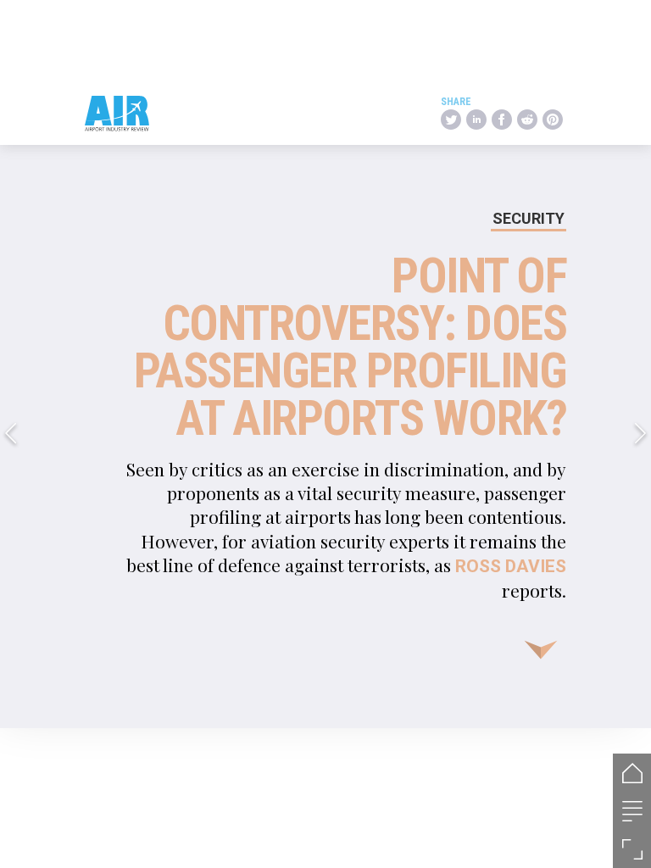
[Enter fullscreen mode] (632, 849)
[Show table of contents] (632, 811)
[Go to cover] (632, 773)
